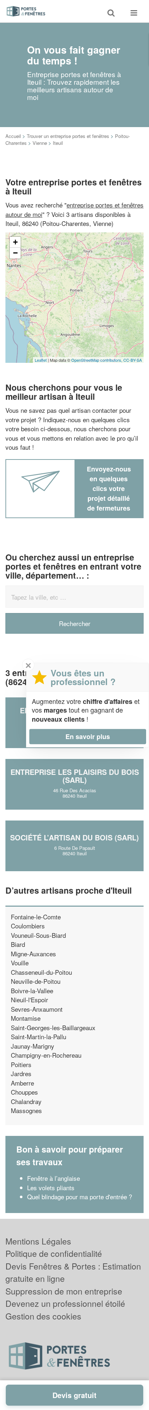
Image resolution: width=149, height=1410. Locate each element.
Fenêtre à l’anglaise (53, 1178)
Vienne (40, 142)
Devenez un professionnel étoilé (65, 1303)
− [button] (15, 252)
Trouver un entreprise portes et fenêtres (68, 136)
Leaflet (41, 360)
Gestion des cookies (43, 1316)
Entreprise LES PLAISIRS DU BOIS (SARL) (74, 776)
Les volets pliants (50, 1187)
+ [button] (15, 242)
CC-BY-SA (132, 360)
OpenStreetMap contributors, (97, 360)
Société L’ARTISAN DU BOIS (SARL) (74, 837)
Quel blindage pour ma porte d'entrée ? (79, 1196)
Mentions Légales (38, 1241)
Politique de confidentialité (53, 1253)
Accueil (13, 136)
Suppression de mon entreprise (63, 1291)
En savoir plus (87, 736)
